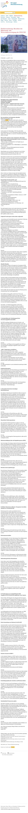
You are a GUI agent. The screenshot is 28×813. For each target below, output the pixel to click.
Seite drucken (11, 753)
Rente (10, 20)
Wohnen (15, 21)
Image (18, 17)
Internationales (4, 18)
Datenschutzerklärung (14, 807)
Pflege (2, 20)
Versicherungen (9, 21)
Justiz (9, 18)
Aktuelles (15, 806)
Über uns (11, 806)
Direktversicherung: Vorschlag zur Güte (14, 741)
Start (7, 806)
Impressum (7, 807)
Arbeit (7, 15)
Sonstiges (15, 20)
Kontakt (2, 807)
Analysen (3, 15)
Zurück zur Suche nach (7, 747)
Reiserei (6, 20)
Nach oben (4, 753)
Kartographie (14, 18)
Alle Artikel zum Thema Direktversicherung (10, 744)
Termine (19, 20)
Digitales (11, 15)
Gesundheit (13, 17)
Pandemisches (21, 18)
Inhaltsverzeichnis (21, 806)
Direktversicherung (18, 15)
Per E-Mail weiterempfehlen (7, 754)
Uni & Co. (3, 21)
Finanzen (8, 17)
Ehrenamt (3, 17)
